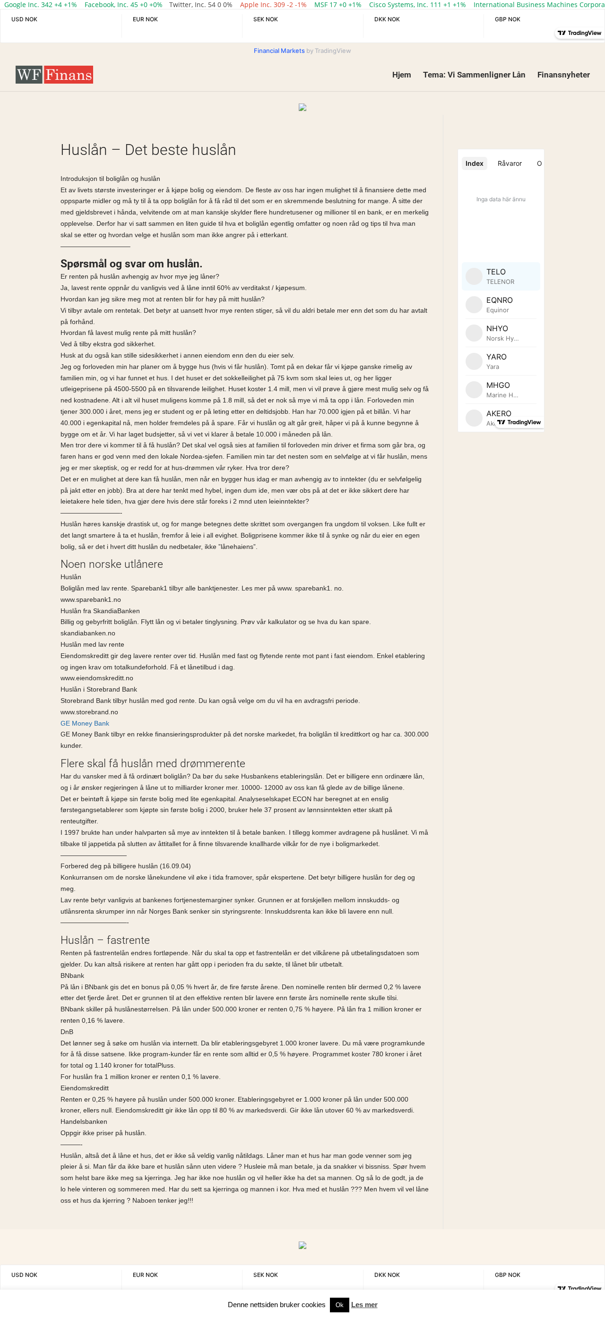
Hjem (401, 75)
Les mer (364, 1305)
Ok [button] (340, 1305)
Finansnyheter (563, 75)
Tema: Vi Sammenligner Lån (474, 75)
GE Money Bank (84, 723)
